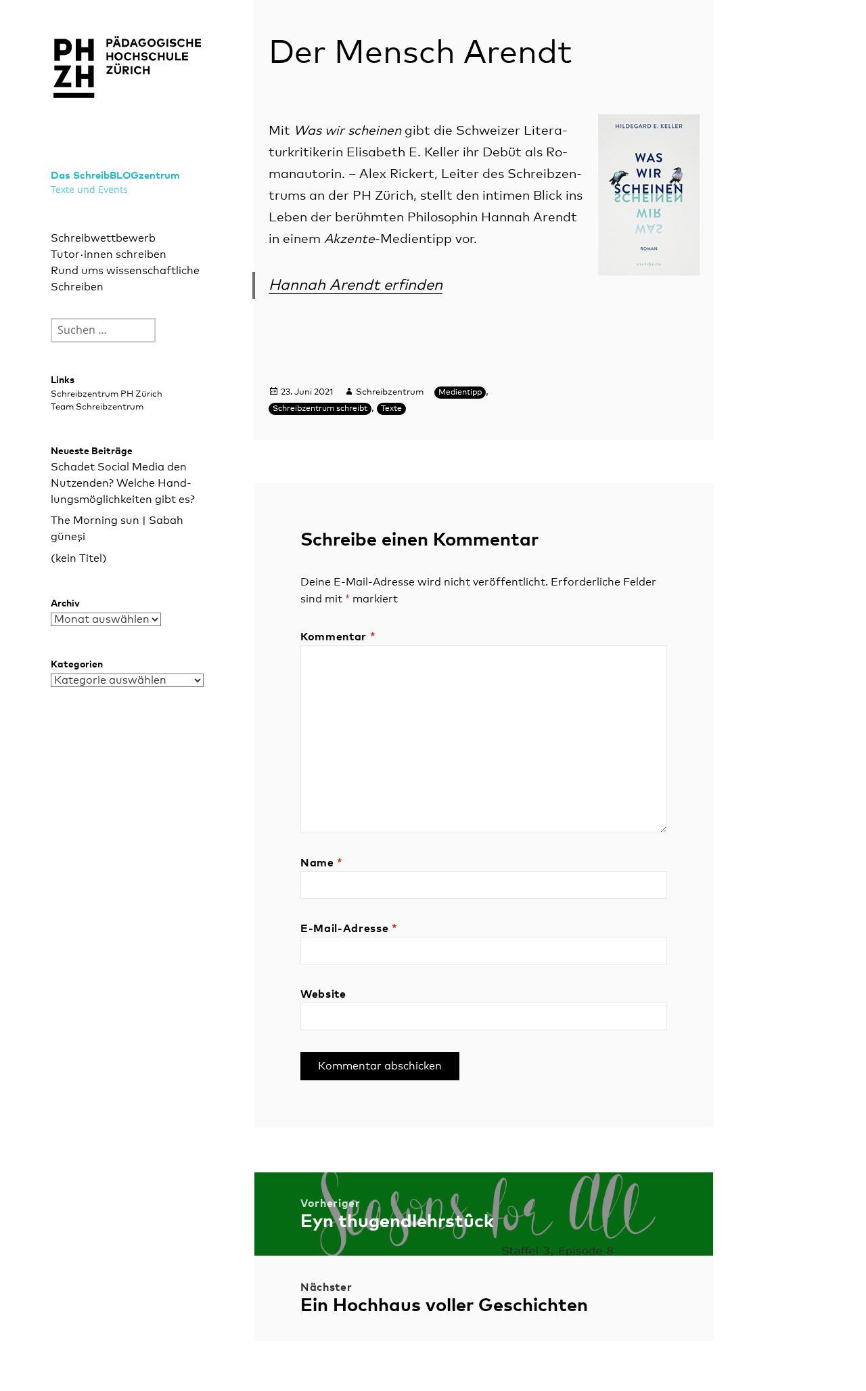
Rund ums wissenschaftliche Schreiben (125, 278)
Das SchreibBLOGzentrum (115, 176)
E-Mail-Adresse (348, 928)
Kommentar (337, 637)
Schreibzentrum (390, 392)
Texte (391, 409)
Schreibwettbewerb (103, 238)
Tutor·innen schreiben (108, 254)
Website (323, 994)
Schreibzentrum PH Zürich (106, 394)
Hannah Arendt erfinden (355, 285)
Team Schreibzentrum (97, 407)
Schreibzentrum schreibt (320, 409)
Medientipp (460, 393)
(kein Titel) (79, 558)
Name (321, 863)
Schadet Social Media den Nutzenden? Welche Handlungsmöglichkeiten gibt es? (123, 483)
